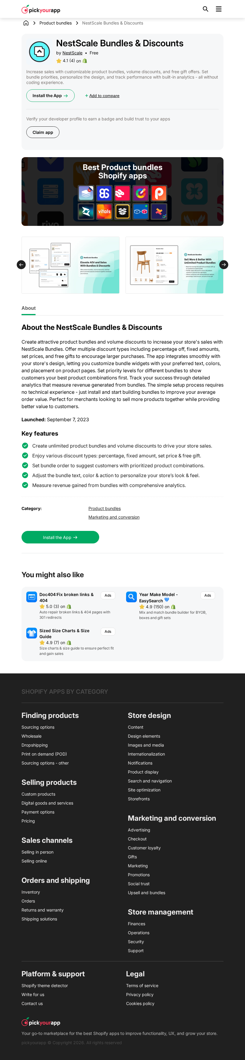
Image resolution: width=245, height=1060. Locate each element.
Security (136, 941)
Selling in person (37, 851)
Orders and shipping (56, 880)
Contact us (32, 1003)
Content (135, 727)
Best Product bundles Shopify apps (123, 171)
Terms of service (142, 985)
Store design (149, 715)
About (29, 308)
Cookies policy (140, 1003)
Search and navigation (150, 780)
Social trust (139, 883)
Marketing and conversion (114, 517)
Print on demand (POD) (44, 753)
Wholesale (32, 736)
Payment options (38, 811)
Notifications (140, 762)
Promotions (139, 874)
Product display (143, 771)
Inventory (31, 891)
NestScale (72, 52)
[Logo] (41, 9)
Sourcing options (38, 727)
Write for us (33, 994)
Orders (28, 900)
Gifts (132, 856)
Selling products (49, 782)
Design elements (144, 736)
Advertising (139, 829)
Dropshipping (35, 744)
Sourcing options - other (45, 762)
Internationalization (146, 753)
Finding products (50, 715)
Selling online (34, 860)
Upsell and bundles (146, 892)
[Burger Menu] (218, 9)
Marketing (138, 865)
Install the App (47, 95)
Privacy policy (140, 994)
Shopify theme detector (45, 985)
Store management (160, 912)
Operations (138, 932)
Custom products (38, 793)
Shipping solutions (39, 918)
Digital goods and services (47, 802)
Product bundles (55, 22)
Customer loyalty (144, 847)
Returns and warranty (43, 909)
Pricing (28, 820)
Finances (136, 923)
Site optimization (144, 789)
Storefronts (139, 798)
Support (136, 950)
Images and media (146, 744)
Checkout (137, 838)
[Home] (30, 23)
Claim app (43, 132)
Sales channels (47, 840)
